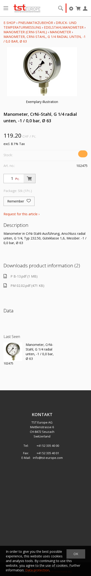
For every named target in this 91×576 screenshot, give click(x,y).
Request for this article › (21, 214)
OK (76, 554)
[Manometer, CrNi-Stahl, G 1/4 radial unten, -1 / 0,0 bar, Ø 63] (13, 351)
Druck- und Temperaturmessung (40, 25)
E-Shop (9, 22)
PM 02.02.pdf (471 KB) (27, 285)
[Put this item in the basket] (29, 178)
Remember (16, 201)
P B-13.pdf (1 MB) (24, 276)
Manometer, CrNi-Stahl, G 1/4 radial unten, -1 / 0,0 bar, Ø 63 (40, 351)
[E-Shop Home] (27, 8)
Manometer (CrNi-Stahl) (25, 32)
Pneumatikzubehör (36, 22)
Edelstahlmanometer (64, 27)
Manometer (60, 32)
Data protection (37, 570)
